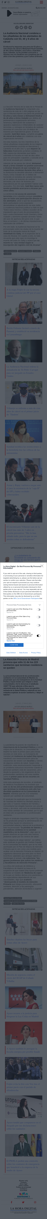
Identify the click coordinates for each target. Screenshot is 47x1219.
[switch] (38, 610)
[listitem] (23, 605)
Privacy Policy (36, 652)
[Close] (43, 567)
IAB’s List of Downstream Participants (26, 598)
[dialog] (23, 609)
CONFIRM (14, 645)
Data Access (23, 652)
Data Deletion (11, 652)
